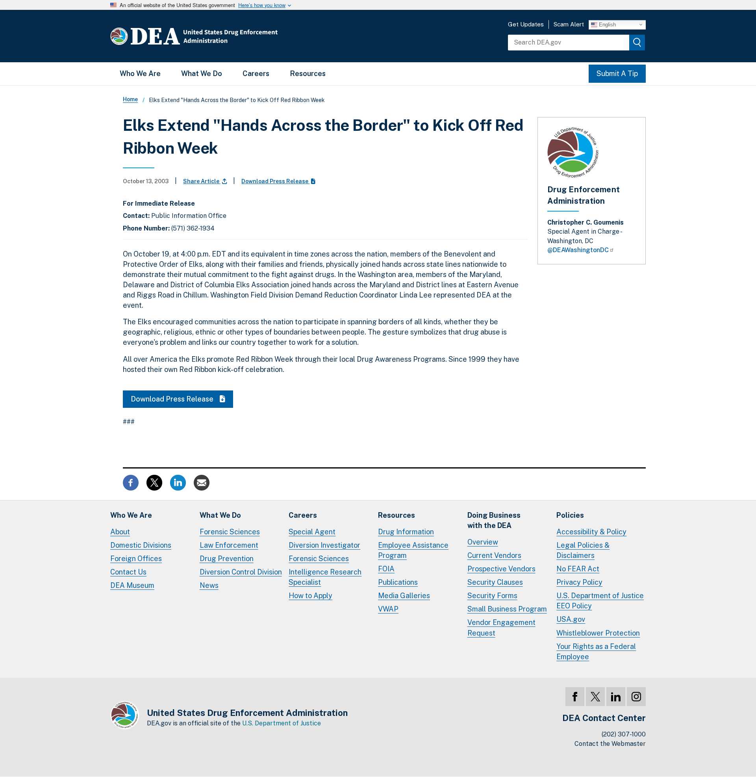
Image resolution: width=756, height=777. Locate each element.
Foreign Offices (136, 558)
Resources (308, 73)
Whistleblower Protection (598, 633)
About (120, 532)
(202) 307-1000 (624, 734)
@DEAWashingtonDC (578, 250)
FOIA (386, 569)
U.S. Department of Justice (281, 723)
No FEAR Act (577, 569)
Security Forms (492, 595)
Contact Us (128, 572)
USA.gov (570, 619)
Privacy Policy (579, 582)
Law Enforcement (229, 545)
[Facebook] (574, 696)
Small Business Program (507, 609)
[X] (595, 696)
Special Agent (312, 532)
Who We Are (140, 73)
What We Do (201, 73)
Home (130, 99)
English (606, 24)
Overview (482, 542)
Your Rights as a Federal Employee (596, 651)
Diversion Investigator (324, 545)
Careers (256, 73)
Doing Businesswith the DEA (494, 520)
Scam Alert (569, 24)
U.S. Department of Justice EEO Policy (600, 600)
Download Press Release (275, 181)
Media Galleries (404, 595)
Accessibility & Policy (591, 532)
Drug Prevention (227, 558)
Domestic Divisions (140, 545)
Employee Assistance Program (413, 550)
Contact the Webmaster (610, 743)
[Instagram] (636, 696)
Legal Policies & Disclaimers (583, 550)
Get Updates (526, 24)
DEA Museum (132, 585)
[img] (637, 42)
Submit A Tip (617, 73)
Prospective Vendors (501, 569)
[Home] (217, 36)
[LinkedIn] (615, 696)
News (209, 585)
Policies (570, 515)
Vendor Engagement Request (501, 627)
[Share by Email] (201, 482)
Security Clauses (495, 582)
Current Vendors (494, 555)
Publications (398, 582)
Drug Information (406, 532)
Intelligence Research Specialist (325, 577)
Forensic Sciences (230, 532)
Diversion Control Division (241, 572)
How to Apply (310, 595)
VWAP (388, 609)
